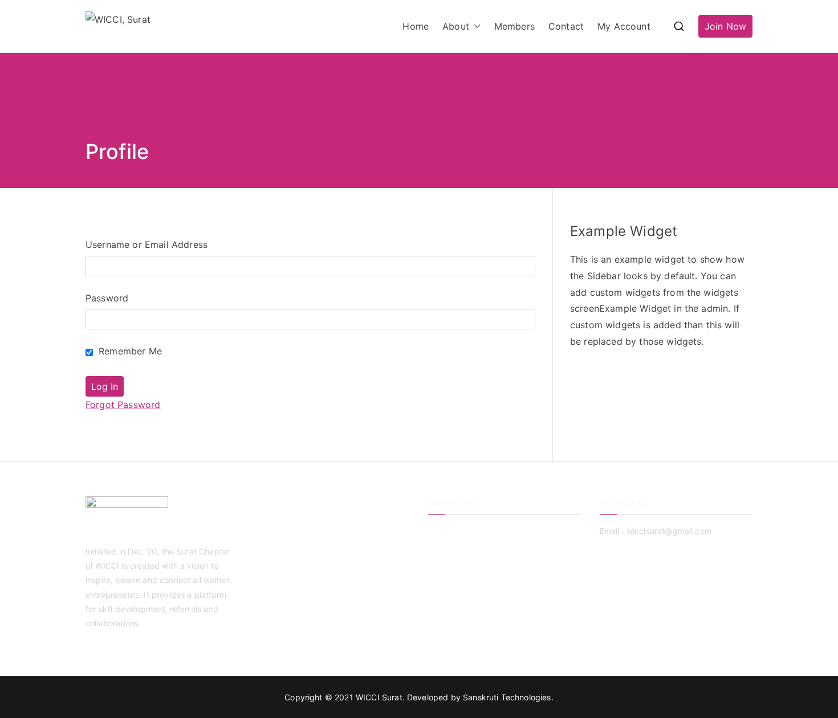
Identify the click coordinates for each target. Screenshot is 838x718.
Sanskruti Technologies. (508, 697)
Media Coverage (459, 587)
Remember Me (129, 351)
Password (107, 298)
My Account (623, 26)
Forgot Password (123, 404)
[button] (475, 26)
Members (514, 26)
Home (415, 26)
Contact (566, 26)
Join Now (725, 26)
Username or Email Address (147, 244)
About (455, 26)
